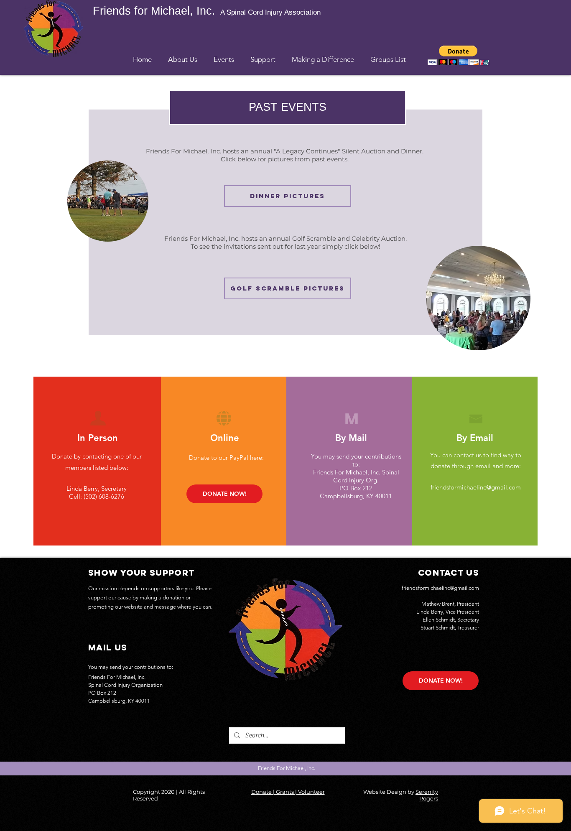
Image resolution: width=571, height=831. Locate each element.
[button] (182, 55)
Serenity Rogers (427, 795)
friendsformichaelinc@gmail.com (476, 487)
